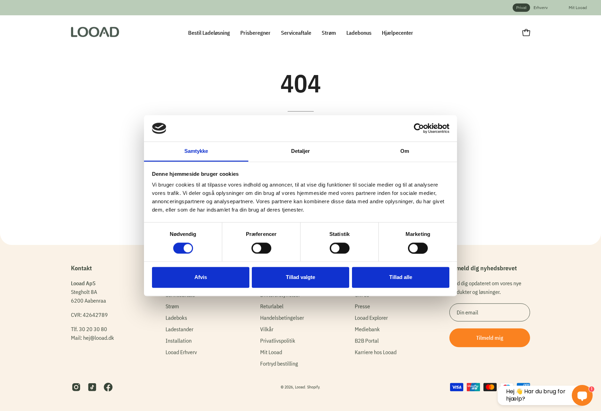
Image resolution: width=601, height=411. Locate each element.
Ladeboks (176, 317)
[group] (300, 7)
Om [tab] (404, 151)
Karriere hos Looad (375, 351)
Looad (300, 386)
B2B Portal (367, 340)
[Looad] (95, 32)
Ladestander (179, 329)
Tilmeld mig (489, 337)
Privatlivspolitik (277, 340)
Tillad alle (400, 277)
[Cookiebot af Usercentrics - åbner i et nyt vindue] (418, 128)
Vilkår (266, 329)
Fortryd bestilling (279, 363)
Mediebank (367, 329)
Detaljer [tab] (300, 151)
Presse (362, 306)
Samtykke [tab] (196, 151)
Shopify (313, 386)
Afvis (200, 277)
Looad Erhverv (181, 351)
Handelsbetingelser (282, 317)
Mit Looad (578, 7)
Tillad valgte (300, 277)
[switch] (261, 248)
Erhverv (541, 7)
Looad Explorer (371, 317)
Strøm (172, 306)
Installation (179, 340)
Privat (521, 7)
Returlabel (271, 306)
